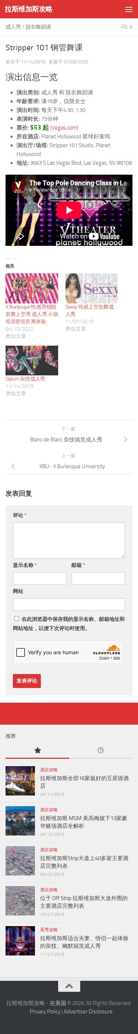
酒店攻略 (49, 769)
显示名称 (25, 565)
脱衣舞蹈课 (38, 27)
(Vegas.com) (64, 127)
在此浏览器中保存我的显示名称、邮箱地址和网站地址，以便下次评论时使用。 (69, 623)
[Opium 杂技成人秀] (32, 360)
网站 (18, 591)
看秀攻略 (49, 929)
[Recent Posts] (101, 751)
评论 (19, 515)
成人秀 (13, 27)
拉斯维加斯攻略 (29, 9)
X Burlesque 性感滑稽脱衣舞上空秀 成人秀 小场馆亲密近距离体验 (32, 314)
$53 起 (39, 127)
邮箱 (78, 565)
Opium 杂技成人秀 (25, 379)
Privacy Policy (45, 1011)
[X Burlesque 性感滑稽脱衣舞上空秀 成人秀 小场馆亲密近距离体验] (32, 288)
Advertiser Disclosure (88, 1011)
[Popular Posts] (37, 751)
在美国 (58, 1003)
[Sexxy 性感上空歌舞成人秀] (92, 288)
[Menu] (129, 9)
